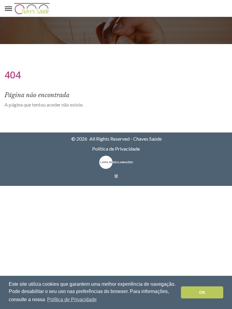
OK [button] (202, 292)
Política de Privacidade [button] (72, 299)
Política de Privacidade (116, 148)
